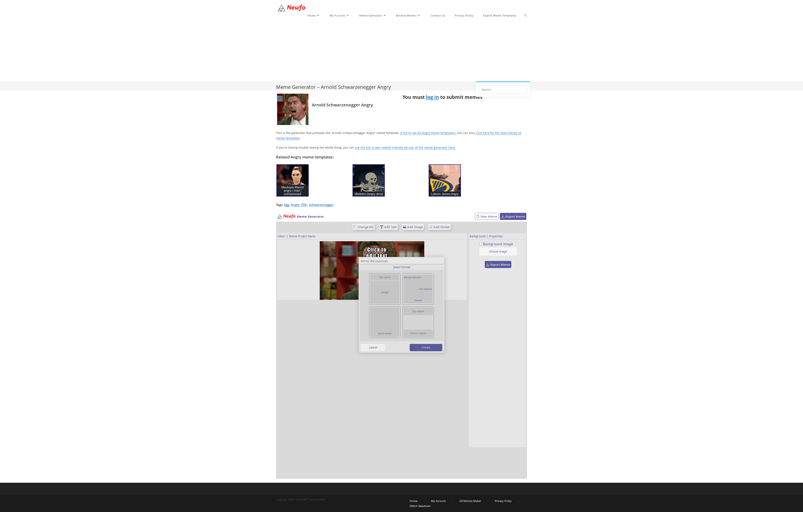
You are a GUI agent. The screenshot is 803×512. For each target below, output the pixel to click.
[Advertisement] (416, 50)
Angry (295, 205)
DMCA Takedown (420, 506)
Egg (286, 205)
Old (304, 205)
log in (432, 97)
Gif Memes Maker (470, 501)
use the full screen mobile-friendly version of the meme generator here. (405, 147)
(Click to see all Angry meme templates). (428, 133)
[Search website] (525, 15)
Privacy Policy (503, 501)
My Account (438, 501)
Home (413, 501)
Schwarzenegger (321, 205)
